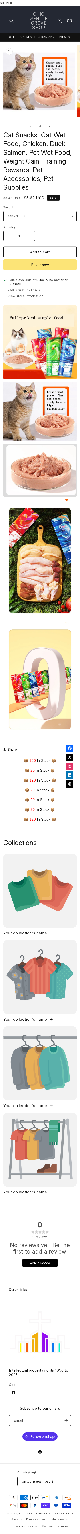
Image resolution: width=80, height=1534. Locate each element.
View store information (25, 296)
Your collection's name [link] (25, 933)
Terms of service (26, 1526)
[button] (11, 21)
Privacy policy (35, 1519)
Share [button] (12, 749)
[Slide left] (30, 126)
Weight (8, 207)
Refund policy (59, 1519)
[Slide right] (50, 126)
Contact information (56, 1526)
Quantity (9, 227)
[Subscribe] (66, 1420)
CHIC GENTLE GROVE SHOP (37, 1513)
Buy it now (40, 265)
